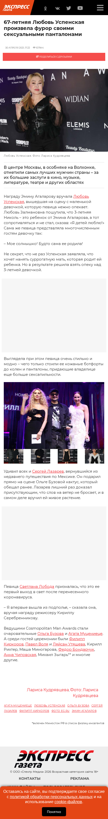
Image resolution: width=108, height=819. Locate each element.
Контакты (29, 778)
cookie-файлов (68, 802)
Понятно (54, 812)
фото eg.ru (60, 711)
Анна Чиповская (20, 654)
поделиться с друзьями (55, 56)
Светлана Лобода (37, 586)
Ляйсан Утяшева (69, 644)
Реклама (79, 778)
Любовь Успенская (49, 705)
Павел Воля (36, 644)
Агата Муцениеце (85, 633)
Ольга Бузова (50, 633)
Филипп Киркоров (34, 711)
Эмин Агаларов (84, 711)
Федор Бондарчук (76, 649)
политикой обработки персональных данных (51, 797)
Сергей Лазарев (48, 471)
